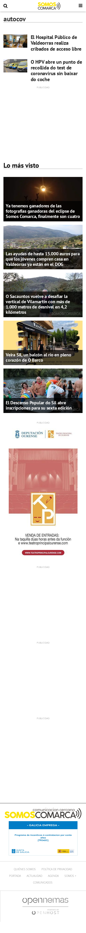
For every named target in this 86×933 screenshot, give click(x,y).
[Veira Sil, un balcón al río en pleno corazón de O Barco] (43, 342)
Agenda (53, 876)
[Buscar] (5, 5)
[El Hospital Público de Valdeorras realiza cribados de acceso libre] (15, 41)
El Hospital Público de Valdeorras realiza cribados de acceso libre (56, 43)
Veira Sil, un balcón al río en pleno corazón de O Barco (38, 357)
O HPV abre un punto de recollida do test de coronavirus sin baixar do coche (56, 71)
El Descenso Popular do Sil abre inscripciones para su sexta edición (39, 405)
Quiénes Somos (25, 869)
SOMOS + (70, 876)
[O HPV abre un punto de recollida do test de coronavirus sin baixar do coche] (15, 65)
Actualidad (34, 876)
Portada (15, 876)
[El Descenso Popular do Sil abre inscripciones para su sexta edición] (43, 390)
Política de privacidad (57, 869)
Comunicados (43, 882)
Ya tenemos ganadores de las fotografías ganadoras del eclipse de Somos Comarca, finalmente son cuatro (43, 211)
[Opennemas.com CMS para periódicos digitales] (45, 906)
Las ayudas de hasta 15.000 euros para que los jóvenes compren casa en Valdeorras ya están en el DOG (43, 259)
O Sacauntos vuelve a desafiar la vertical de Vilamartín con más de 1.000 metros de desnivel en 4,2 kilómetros (38, 304)
